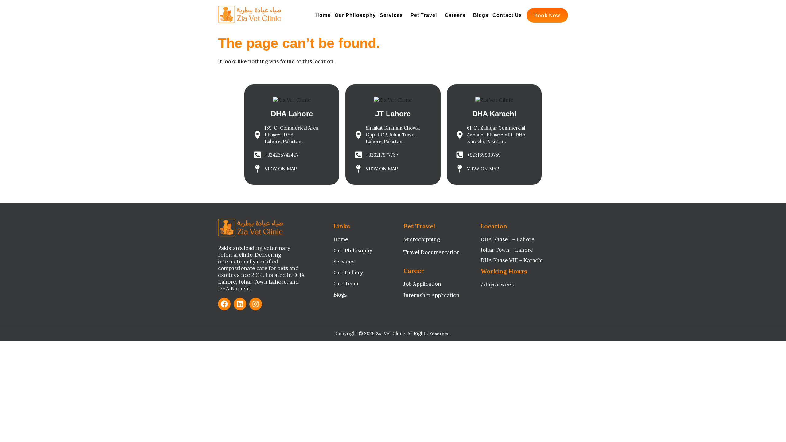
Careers (455, 15)
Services (391, 15)
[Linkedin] (240, 304)
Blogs (481, 15)
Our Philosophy (355, 15)
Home (322, 15)
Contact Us (507, 15)
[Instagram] (255, 304)
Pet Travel (424, 15)
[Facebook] (224, 304)
